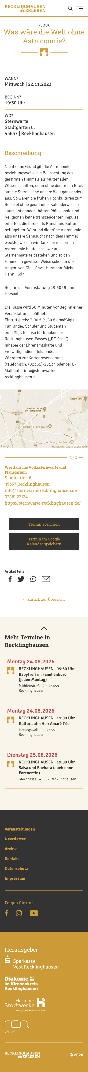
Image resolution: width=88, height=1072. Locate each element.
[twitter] (21, 580)
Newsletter (15, 839)
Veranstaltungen (20, 829)
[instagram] (19, 914)
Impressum (15, 878)
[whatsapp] (33, 580)
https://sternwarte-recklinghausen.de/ (43, 503)
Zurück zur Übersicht (46, 599)
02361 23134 (16, 496)
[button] (44, 629)
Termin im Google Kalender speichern (44, 541)
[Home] (25, 8)
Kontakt (12, 858)
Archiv (11, 848)
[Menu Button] (79, 8)
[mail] (46, 580)
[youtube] (34, 914)
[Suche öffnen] (70, 8)
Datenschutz (16, 868)
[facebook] (10, 580)
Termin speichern (44, 524)
